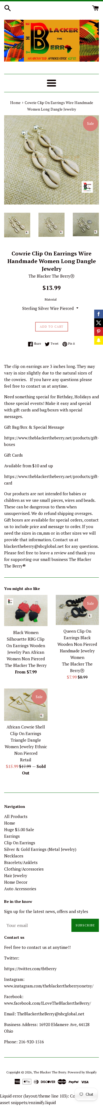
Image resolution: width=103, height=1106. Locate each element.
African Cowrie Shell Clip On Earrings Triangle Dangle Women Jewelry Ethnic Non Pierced (26, 740)
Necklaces (13, 856)
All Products (15, 816)
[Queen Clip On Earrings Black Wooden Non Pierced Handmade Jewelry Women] (77, 610)
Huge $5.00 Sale (19, 829)
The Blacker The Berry (49, 1072)
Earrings (12, 836)
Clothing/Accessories (24, 869)
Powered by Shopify (82, 1072)
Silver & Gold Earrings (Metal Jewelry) (40, 849)
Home (9, 823)
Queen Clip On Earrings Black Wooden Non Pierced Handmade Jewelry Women (77, 644)
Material (51, 299)
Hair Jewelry (15, 875)
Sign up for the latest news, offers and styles (46, 911)
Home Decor (15, 882)
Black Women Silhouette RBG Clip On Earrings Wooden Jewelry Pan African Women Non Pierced (25, 645)
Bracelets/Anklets (21, 862)
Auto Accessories (20, 888)
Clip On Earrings (19, 842)
